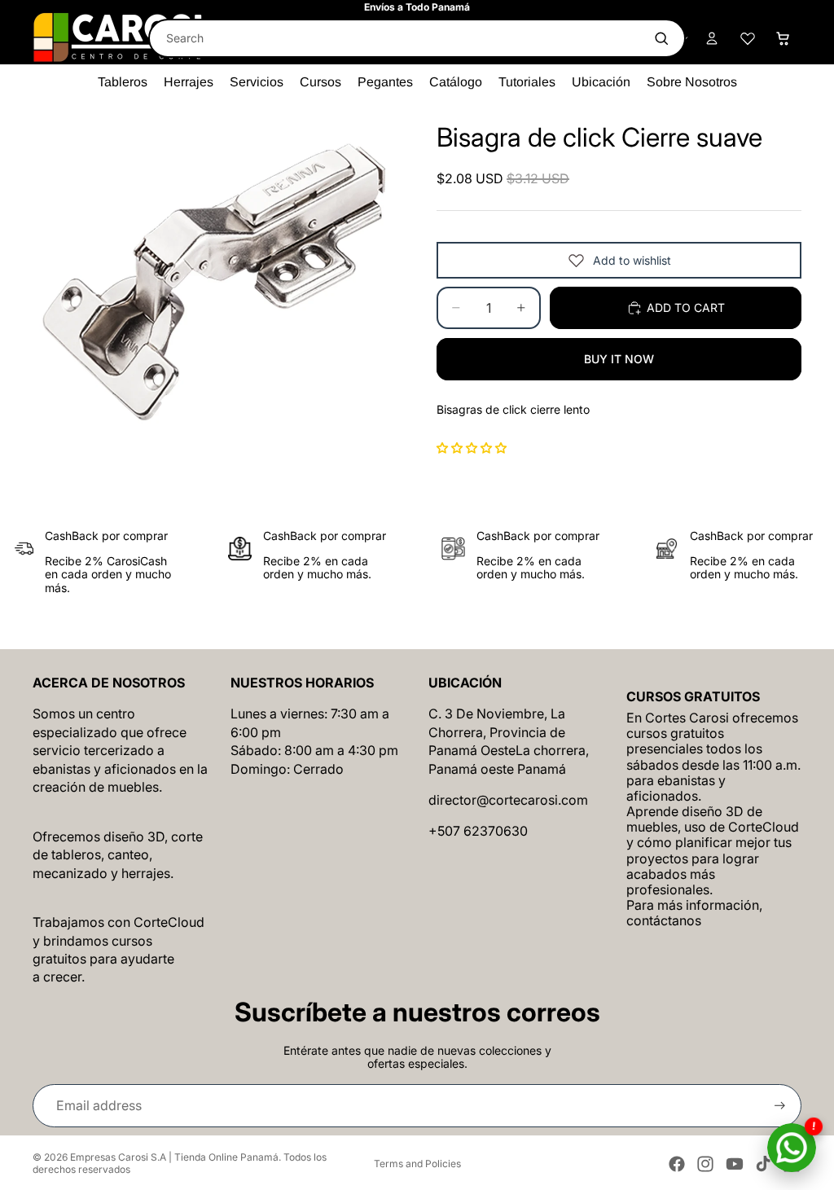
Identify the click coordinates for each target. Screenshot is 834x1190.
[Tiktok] (763, 1164)
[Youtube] (734, 1164)
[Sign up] (780, 1105)
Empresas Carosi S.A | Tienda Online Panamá (174, 1157)
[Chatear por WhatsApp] (791, 1147)
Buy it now (619, 359)
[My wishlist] (748, 38)
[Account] (712, 38)
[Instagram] (705, 1164)
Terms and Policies (417, 1163)
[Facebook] (677, 1164)
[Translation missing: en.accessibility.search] (661, 38)
